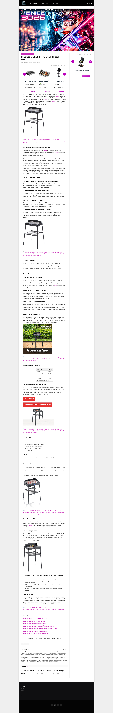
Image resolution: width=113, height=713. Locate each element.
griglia (57, 96)
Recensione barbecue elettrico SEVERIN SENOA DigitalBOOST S (38, 626)
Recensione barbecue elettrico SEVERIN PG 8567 (34, 623)
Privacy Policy (24, 692)
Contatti (22, 688)
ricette (55, 285)
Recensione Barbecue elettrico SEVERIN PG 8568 (35, 631)
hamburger (30, 162)
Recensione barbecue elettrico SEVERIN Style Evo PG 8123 (37, 625)
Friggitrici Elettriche (44, 3)
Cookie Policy (23, 690)
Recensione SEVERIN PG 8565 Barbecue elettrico (35, 621)
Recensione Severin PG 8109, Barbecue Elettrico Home (36, 620)
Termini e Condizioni (25, 693)
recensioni (30, 525)
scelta (56, 152)
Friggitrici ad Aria (33, 3)
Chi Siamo (23, 686)
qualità (45, 150)
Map (22, 695)
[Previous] (24, 74)
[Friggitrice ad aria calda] (23, 3)
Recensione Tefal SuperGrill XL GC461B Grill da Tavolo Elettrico (28, 672)
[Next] (64, 74)
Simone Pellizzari (25, 62)
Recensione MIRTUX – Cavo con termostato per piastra (44, 671)
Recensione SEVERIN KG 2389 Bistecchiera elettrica (35, 633)
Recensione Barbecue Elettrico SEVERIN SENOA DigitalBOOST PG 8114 (40, 628)
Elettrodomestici (55, 3)
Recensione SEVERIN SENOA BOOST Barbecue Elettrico (36, 630)
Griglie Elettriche (25, 643)
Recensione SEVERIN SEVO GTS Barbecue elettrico (35, 618)
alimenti (45, 99)
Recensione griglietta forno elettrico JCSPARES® (59, 671)
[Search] (91, 3)
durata (53, 101)
